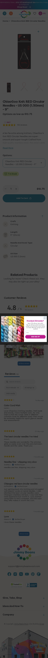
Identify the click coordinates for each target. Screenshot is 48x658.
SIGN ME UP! (35, 337)
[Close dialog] (44, 317)
